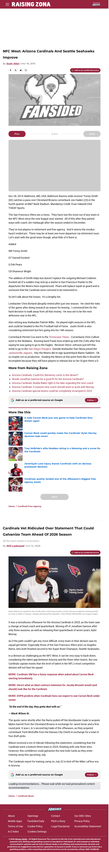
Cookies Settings (37, 831)
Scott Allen (13, 63)
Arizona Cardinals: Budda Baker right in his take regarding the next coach (52, 382)
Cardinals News (26, 796)
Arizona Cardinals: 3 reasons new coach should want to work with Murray (53, 386)
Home (12, 506)
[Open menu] (7, 4)
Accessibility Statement (87, 826)
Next (92, 133)
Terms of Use (15, 826)
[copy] (26, 70)
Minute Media (21, 839)
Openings (33, 815)
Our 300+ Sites (82, 815)
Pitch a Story (58, 821)
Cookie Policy (35, 826)
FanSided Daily (36, 821)
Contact (55, 815)
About (11, 815)
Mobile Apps (15, 821)
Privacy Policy (82, 821)
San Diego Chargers (40, 348)
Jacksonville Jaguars (20, 352)
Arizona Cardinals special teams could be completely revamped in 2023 (52, 390)
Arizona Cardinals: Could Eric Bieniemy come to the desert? (45, 375)
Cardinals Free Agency (29, 506)
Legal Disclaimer (60, 826)
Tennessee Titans (59, 337)
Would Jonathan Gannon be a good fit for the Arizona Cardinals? (48, 379)
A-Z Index (13, 831)
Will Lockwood (15, 546)
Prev (17, 133)
